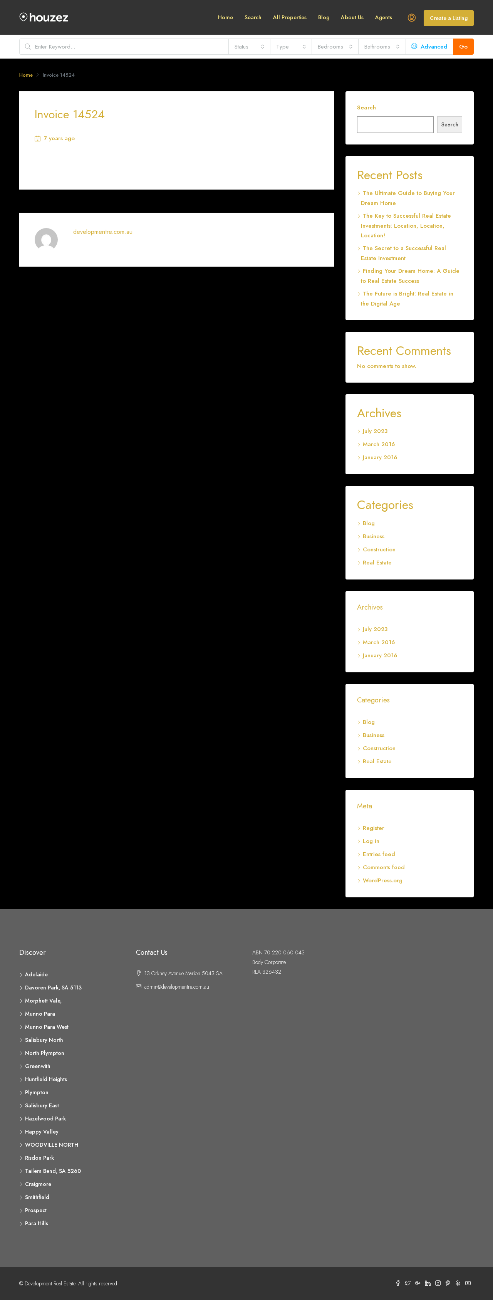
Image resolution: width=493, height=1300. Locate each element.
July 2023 (375, 431)
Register (373, 828)
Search (253, 17)
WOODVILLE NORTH (51, 1145)
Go (463, 46)
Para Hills (36, 1223)
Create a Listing (449, 18)
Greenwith (37, 1066)
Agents (383, 17)
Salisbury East (42, 1105)
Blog (323, 17)
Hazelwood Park (45, 1118)
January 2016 (380, 457)
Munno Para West (47, 1027)
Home (225, 17)
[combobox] (249, 47)
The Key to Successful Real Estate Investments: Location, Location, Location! (406, 226)
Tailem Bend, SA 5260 (53, 1171)
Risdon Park (39, 1158)
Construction (379, 549)
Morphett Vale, (43, 1000)
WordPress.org (382, 880)
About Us (352, 17)
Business (373, 536)
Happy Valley (42, 1131)
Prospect (36, 1210)
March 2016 (379, 444)
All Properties (290, 17)
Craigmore (38, 1184)
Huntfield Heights (46, 1079)
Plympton (37, 1092)
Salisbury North (44, 1040)
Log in (371, 841)
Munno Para (40, 1014)
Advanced (433, 46)
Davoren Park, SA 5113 (53, 987)
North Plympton (44, 1053)
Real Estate (377, 562)
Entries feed (379, 854)
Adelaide (36, 974)
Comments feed (384, 867)
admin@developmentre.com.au (176, 987)
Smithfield (37, 1197)
